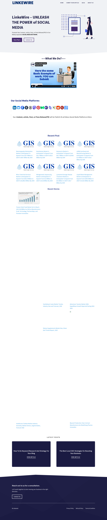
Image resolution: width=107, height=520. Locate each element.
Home (61, 2)
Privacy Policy (70, 508)
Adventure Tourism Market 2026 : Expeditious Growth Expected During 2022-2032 (82, 306)
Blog (83, 2)
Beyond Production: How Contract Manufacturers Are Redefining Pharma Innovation (81, 425)
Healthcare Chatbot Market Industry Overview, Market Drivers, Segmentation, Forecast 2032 (28, 426)
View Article (31, 457)
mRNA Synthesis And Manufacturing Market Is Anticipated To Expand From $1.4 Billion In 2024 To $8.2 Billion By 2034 (85, 155)
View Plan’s (17, 40)
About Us (91, 2)
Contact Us (29, 40)
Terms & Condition (90, 508)
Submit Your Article (72, 2)
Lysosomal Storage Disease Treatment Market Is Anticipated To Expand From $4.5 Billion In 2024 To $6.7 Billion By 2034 (64, 179)
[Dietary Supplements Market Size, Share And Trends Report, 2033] (55, 318)
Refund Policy (79, 508)
